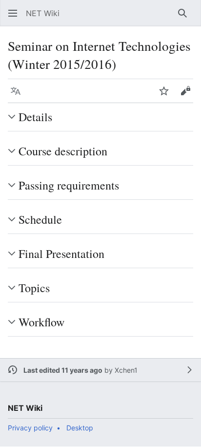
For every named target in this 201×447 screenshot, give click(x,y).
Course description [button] (63, 151)
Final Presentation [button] (61, 253)
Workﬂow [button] (41, 322)
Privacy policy (30, 428)
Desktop (79, 428)
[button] (12, 13)
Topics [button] (34, 288)
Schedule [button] (40, 219)
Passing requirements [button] (69, 185)
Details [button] (35, 117)
